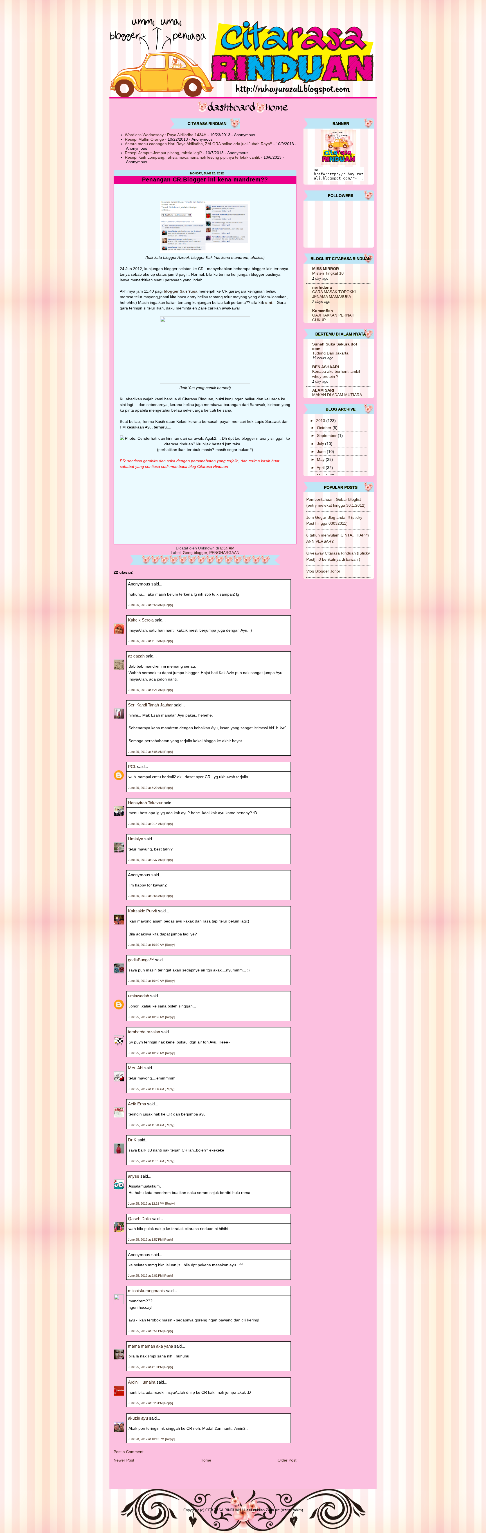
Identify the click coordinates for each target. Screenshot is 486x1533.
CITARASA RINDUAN (223, 1510)
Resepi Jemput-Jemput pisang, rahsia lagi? (163, 153)
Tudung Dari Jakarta (330, 353)
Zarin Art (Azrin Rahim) (284, 1510)
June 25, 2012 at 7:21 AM (145, 690)
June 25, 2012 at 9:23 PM (145, 1403)
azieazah (136, 656)
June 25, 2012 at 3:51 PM (145, 1331)
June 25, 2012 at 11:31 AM (146, 1161)
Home (206, 1460)
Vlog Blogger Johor (323, 571)
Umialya (135, 838)
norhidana (322, 287)
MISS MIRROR (325, 268)
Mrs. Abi (135, 1067)
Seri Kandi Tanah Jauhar (150, 704)
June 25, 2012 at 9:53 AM (145, 895)
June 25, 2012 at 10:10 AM (146, 944)
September (327, 435)
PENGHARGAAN (224, 552)
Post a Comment (128, 1451)
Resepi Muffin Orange (144, 139)
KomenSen (322, 310)
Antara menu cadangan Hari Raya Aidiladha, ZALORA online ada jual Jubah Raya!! (198, 144)
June (322, 451)
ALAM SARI (323, 390)
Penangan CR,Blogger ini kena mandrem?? (205, 180)
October (324, 427)
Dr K (132, 1139)
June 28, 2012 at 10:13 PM (146, 1439)
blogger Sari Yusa (180, 291)
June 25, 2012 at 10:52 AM (146, 1017)
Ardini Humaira (141, 1382)
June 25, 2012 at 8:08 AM (145, 751)
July (321, 443)
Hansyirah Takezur (145, 802)
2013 (321, 420)
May (321, 459)
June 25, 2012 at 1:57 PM (145, 1239)
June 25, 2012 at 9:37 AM (145, 859)
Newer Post (124, 1460)
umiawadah (138, 995)
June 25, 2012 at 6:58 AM (145, 605)
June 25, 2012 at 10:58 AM (146, 1053)
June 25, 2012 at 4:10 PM (145, 1367)
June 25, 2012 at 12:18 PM (146, 1203)
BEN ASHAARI (325, 367)
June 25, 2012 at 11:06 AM (146, 1089)
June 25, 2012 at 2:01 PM (145, 1275)
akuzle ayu (138, 1418)
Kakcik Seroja (141, 620)
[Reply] (168, 605)
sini (268, 302)
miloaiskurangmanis (146, 1290)
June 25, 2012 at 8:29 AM (145, 787)
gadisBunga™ (141, 959)
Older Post (287, 1460)
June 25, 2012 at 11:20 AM (146, 1125)
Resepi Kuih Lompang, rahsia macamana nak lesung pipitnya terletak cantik (192, 157)
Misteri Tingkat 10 (328, 273)
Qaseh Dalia (139, 1218)
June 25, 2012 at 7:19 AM (145, 641)
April (321, 467)
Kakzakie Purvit (142, 910)
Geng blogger (195, 552)
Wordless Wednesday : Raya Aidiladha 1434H (165, 135)
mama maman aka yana (150, 1346)
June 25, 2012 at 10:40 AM (146, 980)
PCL (132, 766)
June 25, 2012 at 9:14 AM (145, 823)
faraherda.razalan (144, 1031)
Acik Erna (137, 1103)
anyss (133, 1176)
